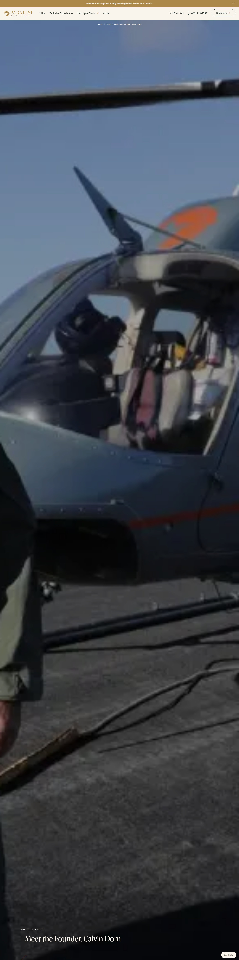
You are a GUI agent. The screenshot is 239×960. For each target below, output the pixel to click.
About (106, 13)
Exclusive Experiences (61, 13)
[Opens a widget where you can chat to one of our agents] (228, 955)
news (108, 24)
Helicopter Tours (86, 13)
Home (100, 24)
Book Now (221, 12)
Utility (42, 13)
